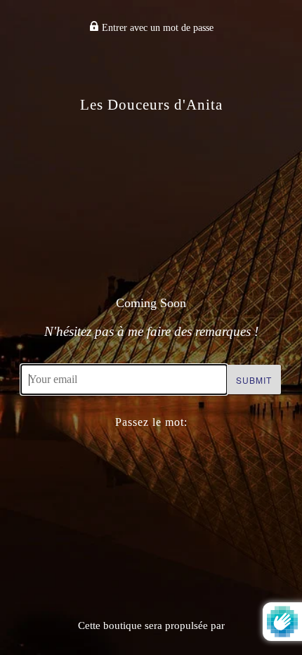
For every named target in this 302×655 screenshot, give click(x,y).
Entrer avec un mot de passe (156, 27)
